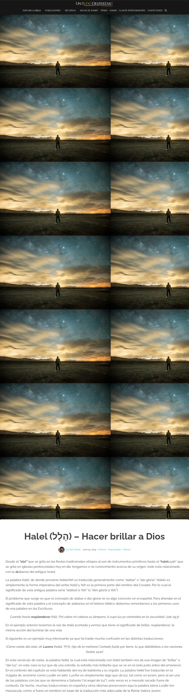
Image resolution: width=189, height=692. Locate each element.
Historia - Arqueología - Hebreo (114, 549)
